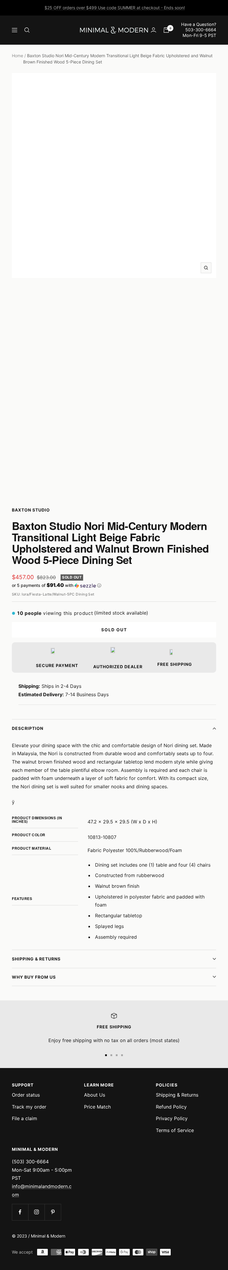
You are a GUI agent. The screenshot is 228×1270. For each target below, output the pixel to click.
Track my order (29, 1107)
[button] (114, 585)
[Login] (153, 29)
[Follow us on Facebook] (20, 1212)
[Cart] (166, 30)
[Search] (27, 30)
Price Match (97, 1107)
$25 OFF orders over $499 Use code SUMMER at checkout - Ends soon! (115, 7)
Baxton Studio (31, 509)
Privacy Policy (172, 1118)
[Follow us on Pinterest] (53, 1212)
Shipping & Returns (36, 958)
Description (27, 728)
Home (17, 55)
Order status (26, 1095)
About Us (94, 1095)
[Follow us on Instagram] (36, 1212)
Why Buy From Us (34, 977)
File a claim (24, 1118)
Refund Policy (171, 1107)
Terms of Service (175, 1130)
